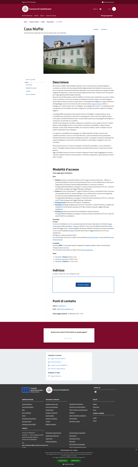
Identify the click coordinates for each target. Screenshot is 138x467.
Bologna (75, 226)
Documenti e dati (26, 421)
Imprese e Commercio (51, 413)
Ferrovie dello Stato (92, 237)
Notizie (95, 404)
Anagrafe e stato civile (52, 404)
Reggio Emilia (58, 248)
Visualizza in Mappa (83, 285)
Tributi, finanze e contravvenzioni (78, 410)
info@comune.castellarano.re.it (65, 309)
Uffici (23, 410)
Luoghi (43, 22)
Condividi (96, 29)
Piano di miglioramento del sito (77, 447)
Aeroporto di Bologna (61, 259)
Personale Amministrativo (29, 419)
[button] (69, 464)
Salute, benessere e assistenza (77, 416)
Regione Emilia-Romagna (29, 2)
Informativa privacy (74, 439)
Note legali (72, 441)
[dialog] (69, 457)
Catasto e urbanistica (51, 419)
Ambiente (72, 413)
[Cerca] (114, 9)
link (84, 457)
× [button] (136, 449)
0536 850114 (62, 306)
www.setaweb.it (88, 250)
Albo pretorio (72, 436)
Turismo (48, 421)
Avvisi (94, 410)
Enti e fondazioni (26, 413)
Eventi (94, 421)
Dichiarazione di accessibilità (77, 444)
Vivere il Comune (34, 22)
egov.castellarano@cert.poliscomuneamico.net (35, 445)
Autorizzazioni (73, 418)
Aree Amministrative (27, 407)
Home (25, 22)
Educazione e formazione (76, 404)
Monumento (50, 22)
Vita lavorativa (50, 410)
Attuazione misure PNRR (29, 424)
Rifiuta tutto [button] (75, 460)
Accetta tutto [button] (63, 460)
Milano (70, 226)
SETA (74, 235)
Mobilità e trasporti (51, 424)
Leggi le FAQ (49, 439)
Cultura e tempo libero (52, 407)
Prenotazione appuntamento (53, 433)
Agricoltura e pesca (74, 421)
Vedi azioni (104, 29)
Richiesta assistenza (51, 441)
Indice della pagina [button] (30, 79)
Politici (24, 416)
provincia (66, 248)
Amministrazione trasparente (77, 433)
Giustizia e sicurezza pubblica (77, 407)
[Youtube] (99, 9)
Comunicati (96, 407)
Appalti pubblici (50, 416)
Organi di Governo (27, 404)
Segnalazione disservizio (52, 436)
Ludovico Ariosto (96, 104)
